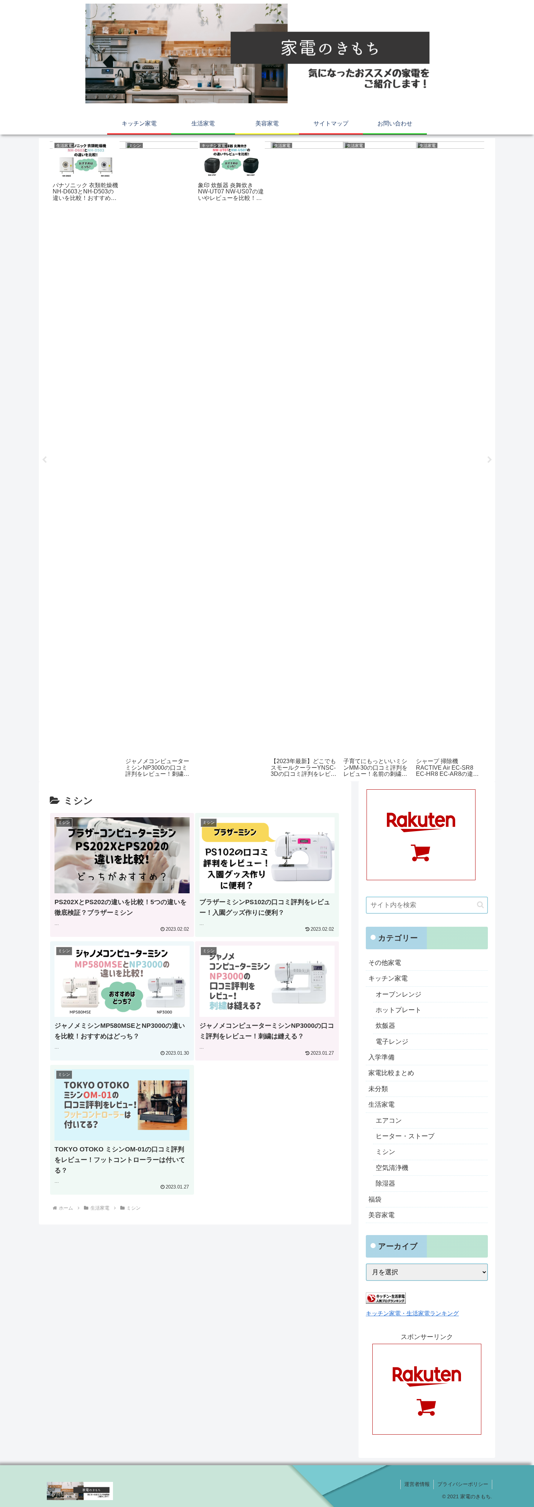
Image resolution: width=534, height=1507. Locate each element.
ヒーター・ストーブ (405, 1136)
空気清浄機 (392, 1167)
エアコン (389, 1120)
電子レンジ (392, 1041)
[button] (480, 905)
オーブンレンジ (398, 994)
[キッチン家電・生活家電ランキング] (386, 1301)
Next (489, 460)
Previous (44, 460)
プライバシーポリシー (462, 1484)
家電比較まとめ (391, 1073)
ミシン (385, 1151)
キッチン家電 (388, 978)
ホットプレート (398, 1010)
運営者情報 (417, 1484)
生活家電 (381, 1104)
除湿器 (385, 1183)
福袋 (374, 1199)
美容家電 (381, 1215)
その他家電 (384, 962)
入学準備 (381, 1057)
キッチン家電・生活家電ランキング (412, 1313)
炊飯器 (385, 1025)
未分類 (378, 1089)
